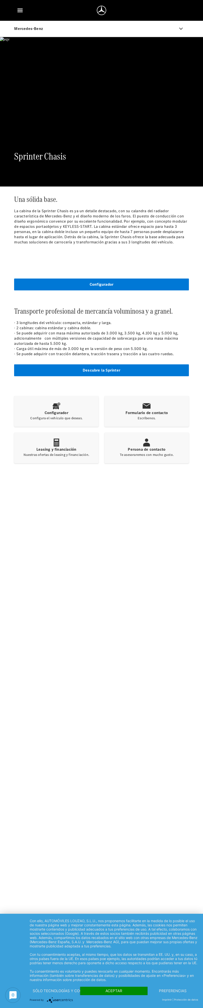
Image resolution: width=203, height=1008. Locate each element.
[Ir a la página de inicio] (101, 10)
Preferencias (173, 990)
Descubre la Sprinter (101, 370)
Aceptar (113, 990)
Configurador (101, 284)
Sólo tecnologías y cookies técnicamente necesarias (56, 990)
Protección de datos (186, 999)
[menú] (20, 10)
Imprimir (167, 999)
